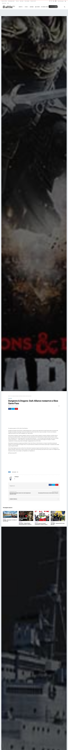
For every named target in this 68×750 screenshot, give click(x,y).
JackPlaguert (16, 476)
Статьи (26, 6)
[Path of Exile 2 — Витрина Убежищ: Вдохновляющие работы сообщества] (26, 516)
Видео (32, 6)
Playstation (10, 398)
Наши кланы (4, 3)
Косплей (38, 6)
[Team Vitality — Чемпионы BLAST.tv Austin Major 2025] (58, 516)
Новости (20, 6)
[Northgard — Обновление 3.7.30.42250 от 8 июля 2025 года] (10, 514)
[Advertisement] (34, 419)
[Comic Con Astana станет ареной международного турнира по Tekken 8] (42, 516)
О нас (8, 3)
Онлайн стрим (45, 6)
